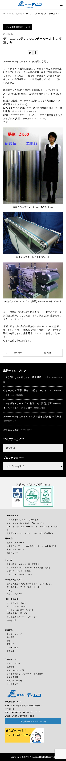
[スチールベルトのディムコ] (29, 3)
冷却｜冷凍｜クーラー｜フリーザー (22, 617)
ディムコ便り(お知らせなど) (18, 27)
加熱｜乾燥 (11, 620)
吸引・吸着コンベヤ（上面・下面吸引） (24, 564)
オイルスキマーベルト (16, 603)
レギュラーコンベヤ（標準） (19, 571)
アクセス (10, 644)
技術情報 (10, 667)
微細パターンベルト (15, 549)
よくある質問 (12, 677)
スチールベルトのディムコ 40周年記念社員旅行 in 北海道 (32, 416)
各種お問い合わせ (14, 680)
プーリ (9, 590)
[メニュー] (61, 5)
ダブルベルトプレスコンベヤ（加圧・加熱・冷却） (29, 568)
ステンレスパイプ (14, 594)
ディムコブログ (16, 14)
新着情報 (10, 651)
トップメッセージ (14, 634)
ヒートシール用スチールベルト (20, 610)
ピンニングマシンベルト (17, 606)
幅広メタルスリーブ (15, 543)
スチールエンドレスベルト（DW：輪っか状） (26, 523)
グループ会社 (12, 647)
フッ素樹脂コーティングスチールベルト (24, 587)
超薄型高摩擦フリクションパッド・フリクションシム (30, 584)
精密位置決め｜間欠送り (17, 613)
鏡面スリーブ (12, 553)
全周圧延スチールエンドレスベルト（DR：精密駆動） (30, 533)
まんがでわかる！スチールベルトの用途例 (25, 674)
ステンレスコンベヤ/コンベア (19, 574)
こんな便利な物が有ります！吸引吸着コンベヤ (26, 377)
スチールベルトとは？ (16, 670)
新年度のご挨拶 (11, 429)
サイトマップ (12, 684)
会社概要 (10, 637)
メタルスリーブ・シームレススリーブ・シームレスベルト (32, 546)
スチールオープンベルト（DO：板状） (23, 520)
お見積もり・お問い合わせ (34, 721)
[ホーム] (4, 14)
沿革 (9, 641)
